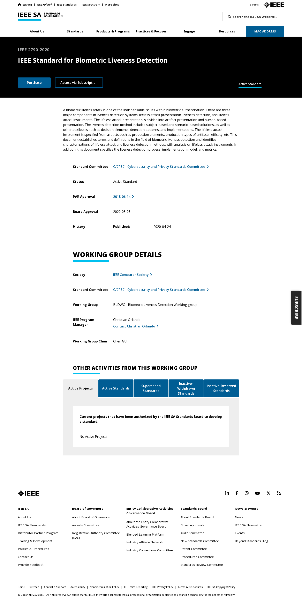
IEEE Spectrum (91, 4)
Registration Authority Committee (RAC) (96, 535)
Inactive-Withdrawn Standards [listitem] (186, 388)
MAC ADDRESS (265, 31)
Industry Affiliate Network (144, 542)
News (239, 517)
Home (21, 587)
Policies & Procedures (33, 549)
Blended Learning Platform (145, 534)
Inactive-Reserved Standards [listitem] (221, 388)
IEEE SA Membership (32, 525)
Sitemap (34, 587)
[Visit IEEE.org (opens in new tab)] (28, 493)
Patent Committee (194, 549)
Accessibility (77, 587)
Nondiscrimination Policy (104, 587)
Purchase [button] (34, 82)
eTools (254, 4)
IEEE (44, 4)
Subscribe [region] (296, 307)
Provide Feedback (30, 564)
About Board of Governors (91, 517)
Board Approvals (192, 525)
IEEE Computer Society (131, 274)
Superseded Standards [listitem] (151, 388)
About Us (24, 517)
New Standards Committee (200, 541)
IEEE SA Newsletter (249, 525)
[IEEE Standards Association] (40, 17)
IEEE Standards (67, 4)
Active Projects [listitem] (80, 388)
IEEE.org (27, 4)
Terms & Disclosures (190, 587)
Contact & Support (55, 587)
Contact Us (25, 557)
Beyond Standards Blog (251, 541)
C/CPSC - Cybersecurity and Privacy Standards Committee (159, 166)
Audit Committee (192, 533)
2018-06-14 (121, 196)
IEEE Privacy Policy (162, 587)
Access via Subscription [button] (79, 82)
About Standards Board (197, 517)
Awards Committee (85, 525)
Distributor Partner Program (38, 533)
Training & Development (35, 541)
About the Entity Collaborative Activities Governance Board (147, 524)
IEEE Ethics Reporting (136, 587)
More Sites (112, 4)
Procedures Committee (197, 557)
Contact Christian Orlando (134, 326)
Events (240, 533)
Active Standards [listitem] (116, 388)
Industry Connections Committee (149, 550)
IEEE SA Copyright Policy (221, 587)
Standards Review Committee (202, 564)
